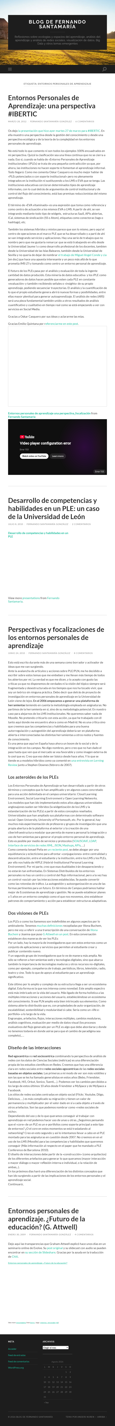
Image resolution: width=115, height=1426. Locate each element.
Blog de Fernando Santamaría (57, 24)
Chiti (15, 1256)
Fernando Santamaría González (51, 121)
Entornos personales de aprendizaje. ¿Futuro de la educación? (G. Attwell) (46, 1219)
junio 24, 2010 (16, 653)
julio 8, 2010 (15, 524)
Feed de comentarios (18, 1361)
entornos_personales (48, 1323)
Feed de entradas (17, 1355)
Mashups (68, 845)
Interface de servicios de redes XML (30, 845)
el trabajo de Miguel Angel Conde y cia (82, 255)
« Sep (46, 1402)
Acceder (12, 1348)
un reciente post (58, 849)
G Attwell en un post (55, 934)
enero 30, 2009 (17, 1234)
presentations (31, 598)
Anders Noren (85, 1417)
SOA (76, 841)
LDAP (92, 841)
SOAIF (84, 841)
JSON (57, 845)
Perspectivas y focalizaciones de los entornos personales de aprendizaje (56, 637)
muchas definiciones (49, 925)
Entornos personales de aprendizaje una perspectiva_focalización (49, 413)
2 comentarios (81, 524)
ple (57, 1323)
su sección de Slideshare (40, 1252)
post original (55, 1248)
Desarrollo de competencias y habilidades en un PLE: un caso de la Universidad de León (54, 508)
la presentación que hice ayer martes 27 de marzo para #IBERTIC (59, 130)
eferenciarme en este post (62, 323)
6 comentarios (84, 121)
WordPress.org (16, 1367)
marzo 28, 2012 (17, 121)
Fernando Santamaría (21, 416)
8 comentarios (83, 653)
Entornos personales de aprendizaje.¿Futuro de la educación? (37, 1263)
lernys (32, 1323)
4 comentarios (84, 1234)
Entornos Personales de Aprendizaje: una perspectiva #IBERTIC (52, 106)
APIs (78, 845)
